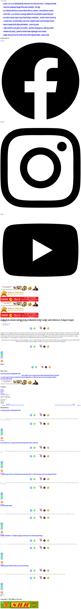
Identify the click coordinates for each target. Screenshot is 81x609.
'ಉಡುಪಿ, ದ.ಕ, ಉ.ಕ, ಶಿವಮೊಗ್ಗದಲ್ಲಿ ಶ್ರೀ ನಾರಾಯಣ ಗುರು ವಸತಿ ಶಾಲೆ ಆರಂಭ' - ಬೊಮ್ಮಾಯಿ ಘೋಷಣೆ (29, 3)
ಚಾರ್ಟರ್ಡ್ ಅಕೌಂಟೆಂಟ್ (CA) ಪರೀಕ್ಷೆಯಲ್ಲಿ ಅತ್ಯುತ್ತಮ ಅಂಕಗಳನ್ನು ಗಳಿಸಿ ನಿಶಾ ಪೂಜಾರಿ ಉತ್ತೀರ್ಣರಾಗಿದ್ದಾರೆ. (21, 535)
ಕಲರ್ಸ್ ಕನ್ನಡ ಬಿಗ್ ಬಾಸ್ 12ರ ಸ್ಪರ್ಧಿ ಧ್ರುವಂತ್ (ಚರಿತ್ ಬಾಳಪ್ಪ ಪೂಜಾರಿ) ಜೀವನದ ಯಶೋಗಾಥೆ (40, 375)
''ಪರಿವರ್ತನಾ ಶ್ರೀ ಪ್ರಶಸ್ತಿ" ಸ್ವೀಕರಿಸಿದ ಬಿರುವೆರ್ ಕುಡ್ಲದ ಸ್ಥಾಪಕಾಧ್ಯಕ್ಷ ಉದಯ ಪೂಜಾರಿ (24, 31)
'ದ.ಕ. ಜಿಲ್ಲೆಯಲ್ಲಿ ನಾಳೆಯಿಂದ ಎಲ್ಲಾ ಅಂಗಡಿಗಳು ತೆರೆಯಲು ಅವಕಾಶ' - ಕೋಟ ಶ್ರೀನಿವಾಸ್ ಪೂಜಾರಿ (28, 10)
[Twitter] (2, 357)
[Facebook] (30, 328)
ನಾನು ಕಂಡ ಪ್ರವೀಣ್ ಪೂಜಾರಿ (6, 378)
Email (1, 401)
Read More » (2, 440)
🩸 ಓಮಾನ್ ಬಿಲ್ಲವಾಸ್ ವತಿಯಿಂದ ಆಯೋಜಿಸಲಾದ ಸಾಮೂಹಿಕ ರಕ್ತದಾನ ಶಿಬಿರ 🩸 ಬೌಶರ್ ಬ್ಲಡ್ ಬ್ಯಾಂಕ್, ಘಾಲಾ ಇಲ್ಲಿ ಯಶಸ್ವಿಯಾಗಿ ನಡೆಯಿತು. (28, 377)
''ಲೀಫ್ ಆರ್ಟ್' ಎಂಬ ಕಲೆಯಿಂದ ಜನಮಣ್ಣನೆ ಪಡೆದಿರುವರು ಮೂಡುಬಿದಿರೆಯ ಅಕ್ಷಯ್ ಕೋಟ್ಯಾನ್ (28, 14)
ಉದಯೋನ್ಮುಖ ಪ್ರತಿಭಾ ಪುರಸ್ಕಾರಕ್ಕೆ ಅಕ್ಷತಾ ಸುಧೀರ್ (10, 373)
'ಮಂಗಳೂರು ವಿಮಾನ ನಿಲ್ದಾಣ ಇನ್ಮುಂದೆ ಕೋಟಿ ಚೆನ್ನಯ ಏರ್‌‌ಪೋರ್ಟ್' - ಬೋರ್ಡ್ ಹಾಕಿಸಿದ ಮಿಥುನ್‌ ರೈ (29, 17)
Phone (1, 400)
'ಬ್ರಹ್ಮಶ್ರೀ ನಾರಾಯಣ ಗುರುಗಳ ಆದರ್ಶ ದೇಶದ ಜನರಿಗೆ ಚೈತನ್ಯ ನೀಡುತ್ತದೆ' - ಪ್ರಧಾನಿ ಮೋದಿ (26, 35)
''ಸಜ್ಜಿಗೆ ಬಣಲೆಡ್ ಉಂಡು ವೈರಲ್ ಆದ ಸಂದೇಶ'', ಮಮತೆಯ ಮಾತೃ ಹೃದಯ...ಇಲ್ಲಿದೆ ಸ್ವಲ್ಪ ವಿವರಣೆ (28, 28)
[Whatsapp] (34, 328)
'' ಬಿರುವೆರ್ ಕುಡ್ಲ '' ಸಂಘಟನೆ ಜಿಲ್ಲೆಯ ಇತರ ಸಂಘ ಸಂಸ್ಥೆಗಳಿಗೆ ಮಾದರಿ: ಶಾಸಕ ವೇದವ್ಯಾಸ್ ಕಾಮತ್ (28, 21)
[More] (47, 328)
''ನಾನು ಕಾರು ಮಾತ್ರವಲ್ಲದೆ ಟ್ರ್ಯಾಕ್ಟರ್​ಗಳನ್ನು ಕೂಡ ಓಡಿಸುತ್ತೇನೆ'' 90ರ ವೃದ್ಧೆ (21, 7)
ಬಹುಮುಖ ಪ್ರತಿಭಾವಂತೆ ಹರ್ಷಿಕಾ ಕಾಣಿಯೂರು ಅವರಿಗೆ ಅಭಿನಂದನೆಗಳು (14, 565)
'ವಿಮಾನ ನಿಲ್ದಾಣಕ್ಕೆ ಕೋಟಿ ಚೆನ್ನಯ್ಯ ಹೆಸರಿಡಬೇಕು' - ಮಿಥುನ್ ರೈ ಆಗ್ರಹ (21, 24)
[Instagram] (40, 328)
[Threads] (43, 328)
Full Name (2, 399)
